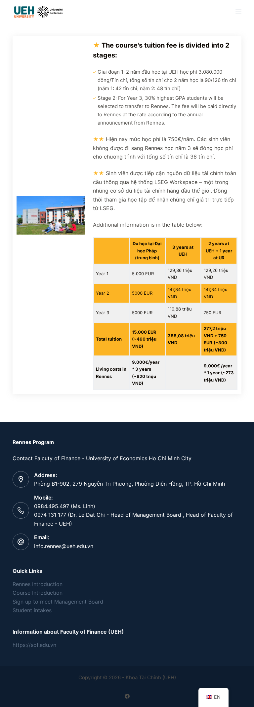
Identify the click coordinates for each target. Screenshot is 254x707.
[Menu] (238, 12)
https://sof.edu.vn (34, 645)
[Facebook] (127, 696)
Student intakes (32, 610)
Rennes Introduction (38, 584)
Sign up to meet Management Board (58, 601)
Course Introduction (38, 592)
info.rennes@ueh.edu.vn (63, 546)
